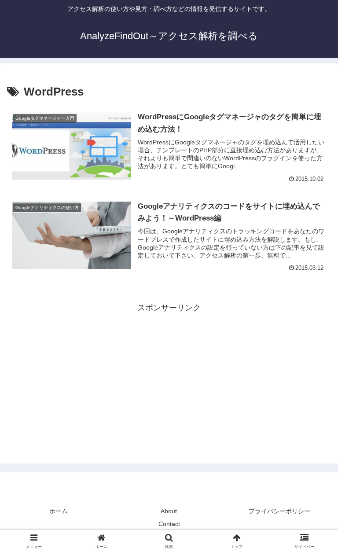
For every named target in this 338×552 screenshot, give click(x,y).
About (169, 511)
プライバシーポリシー (279, 511)
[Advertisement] (169, 376)
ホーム (58, 511)
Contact (169, 523)
